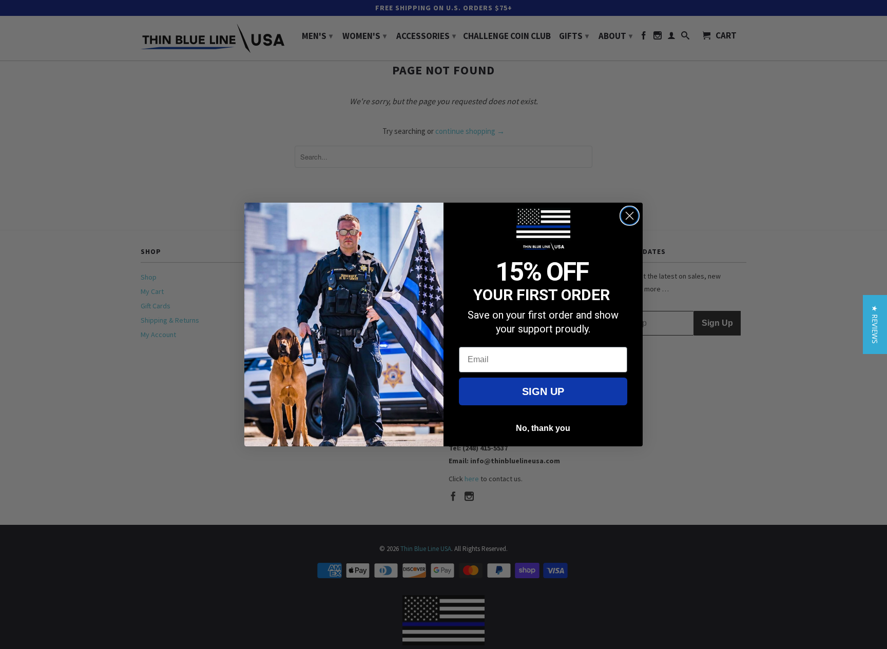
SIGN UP (543, 391)
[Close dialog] (630, 216)
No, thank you (543, 428)
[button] (875, 324)
